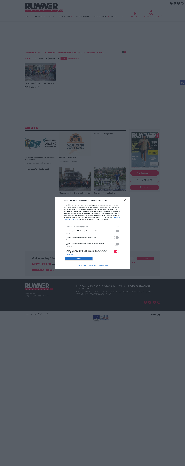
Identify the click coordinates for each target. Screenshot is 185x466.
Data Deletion (81, 265)
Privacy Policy (103, 265)
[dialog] (92, 233)
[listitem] (92, 227)
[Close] (126, 200)
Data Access (92, 265)
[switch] (116, 231)
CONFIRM (78, 259)
